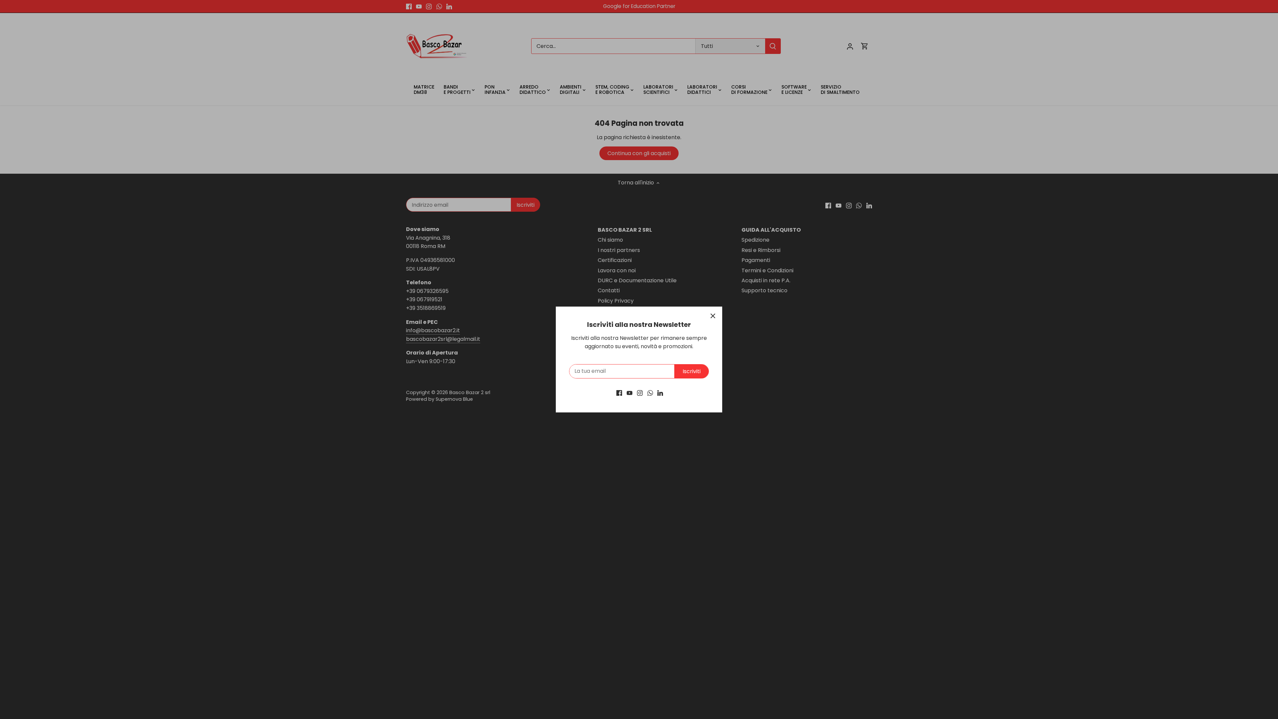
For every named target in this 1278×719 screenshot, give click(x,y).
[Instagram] (640, 392)
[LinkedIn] (660, 392)
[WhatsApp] (650, 392)
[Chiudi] (713, 316)
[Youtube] (629, 392)
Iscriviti (692, 371)
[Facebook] (619, 392)
